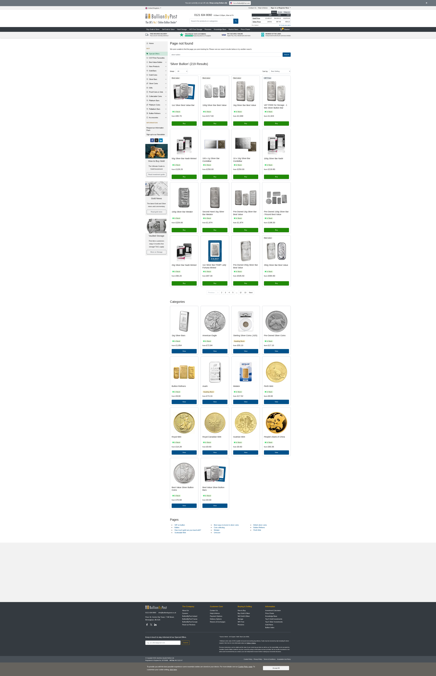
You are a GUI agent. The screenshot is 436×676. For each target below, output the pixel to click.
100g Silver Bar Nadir (273, 158)
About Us (185, 610)
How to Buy (242, 610)
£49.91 (269, 22)
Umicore (217, 533)
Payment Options (216, 616)
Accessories (153, 117)
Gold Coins (153, 75)
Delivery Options (216, 619)
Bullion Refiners (155, 113)
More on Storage (156, 252)
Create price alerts (285, 25)
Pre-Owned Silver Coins (275, 335)
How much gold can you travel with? (188, 530)
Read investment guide (156, 174)
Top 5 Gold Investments (273, 619)
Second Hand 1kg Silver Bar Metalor (213, 213)
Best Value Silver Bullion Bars (213, 488)
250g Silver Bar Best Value (276, 265)
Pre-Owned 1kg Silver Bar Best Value (245, 213)
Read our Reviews (188, 625)
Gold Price (256, 18)
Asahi (205, 386)
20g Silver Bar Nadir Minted (184, 265)
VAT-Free (195, 29)
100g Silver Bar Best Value (214, 105)
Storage (240, 619)
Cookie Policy (248, 659)
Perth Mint (268, 386)
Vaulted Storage (156, 236)
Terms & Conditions (270, 659)
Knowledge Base (220, 29)
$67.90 (278, 22)
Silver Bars (153, 79)
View (184, 351)
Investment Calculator (273, 610)
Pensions (208, 29)
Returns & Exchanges (217, 622)
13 (245, 292)
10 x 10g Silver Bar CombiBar (241, 159)
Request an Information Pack (155, 129)
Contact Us (252, 8)
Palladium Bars (154, 109)
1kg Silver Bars (178, 335)
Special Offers (154, 54)
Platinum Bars (154, 100)
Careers (185, 613)
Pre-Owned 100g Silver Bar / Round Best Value (276, 213)
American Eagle (209, 335)
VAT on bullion (180, 525)
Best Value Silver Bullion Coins (183, 488)
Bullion (177, 527)
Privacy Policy (258, 659)
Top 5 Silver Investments (274, 622)
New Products (154, 66)
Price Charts (245, 29)
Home (151, 43)
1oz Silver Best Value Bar (183, 105)
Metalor (236, 386)
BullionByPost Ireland (189, 616)
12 (241, 292)
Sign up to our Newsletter (155, 134)
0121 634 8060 (150, 613)
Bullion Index (269, 627)
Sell (168, 29)
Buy (153, 29)
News (233, 29)
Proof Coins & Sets (156, 92)
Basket (286, 29)
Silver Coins (153, 83)
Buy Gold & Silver (244, 613)
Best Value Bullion (155, 62)
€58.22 (287, 22)
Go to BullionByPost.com (241, 3)
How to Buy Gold (156, 161)
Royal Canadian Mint (211, 437)
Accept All (276, 668)
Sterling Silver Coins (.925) (245, 335)
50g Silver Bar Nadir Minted (184, 158)
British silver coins (260, 525)
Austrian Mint (239, 437)
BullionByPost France (189, 619)
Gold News (156, 198)
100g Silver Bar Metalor (182, 212)
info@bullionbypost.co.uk (167, 613)
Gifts (151, 88)
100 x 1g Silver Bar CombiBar (210, 159)
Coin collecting (219, 527)
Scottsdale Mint (180, 533)
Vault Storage (182, 29)
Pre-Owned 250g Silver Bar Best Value (245, 266)
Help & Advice (263, 8)
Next (251, 292)
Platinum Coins (154, 105)
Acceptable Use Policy (284, 659)
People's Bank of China (274, 437)
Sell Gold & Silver (244, 616)
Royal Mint (176, 437)
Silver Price (257, 22)
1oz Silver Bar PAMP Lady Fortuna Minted (214, 266)
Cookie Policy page (245, 667)
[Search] (235, 21)
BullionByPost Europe (189, 622)
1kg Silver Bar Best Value (244, 105)
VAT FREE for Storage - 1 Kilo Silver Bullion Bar (275, 106)
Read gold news (156, 212)
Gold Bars (152, 71)
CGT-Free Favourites (157, 58)
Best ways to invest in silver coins (226, 525)
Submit (185, 643)
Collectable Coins (155, 96)
